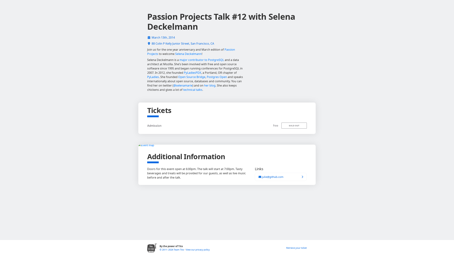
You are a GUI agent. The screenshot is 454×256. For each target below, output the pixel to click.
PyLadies (153, 77)
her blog (209, 85)
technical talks (192, 90)
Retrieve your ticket (296, 247)
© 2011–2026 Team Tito (172, 249)
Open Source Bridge (191, 77)
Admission (154, 125)
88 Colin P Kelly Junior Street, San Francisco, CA (183, 43)
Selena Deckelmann (188, 54)
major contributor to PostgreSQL (201, 60)
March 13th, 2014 (163, 37)
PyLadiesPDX (192, 73)
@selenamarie (182, 85)
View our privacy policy (198, 249)
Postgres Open (217, 77)
